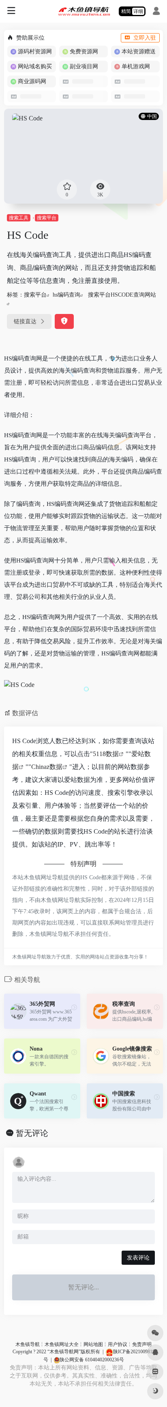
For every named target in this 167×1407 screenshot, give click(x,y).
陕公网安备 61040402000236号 (92, 1360)
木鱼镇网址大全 (62, 1344)
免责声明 (142, 1344)
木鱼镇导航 (27, 1344)
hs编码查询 (66, 295)
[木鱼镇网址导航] (83, 11)
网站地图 (93, 1344)
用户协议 (117, 1344)
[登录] (156, 12)
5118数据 (106, 753)
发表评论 (138, 1258)
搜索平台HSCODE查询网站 (122, 295)
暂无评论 (32, 1133)
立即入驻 (144, 38)
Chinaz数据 (46, 766)
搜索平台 (46, 218)
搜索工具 (18, 218)
